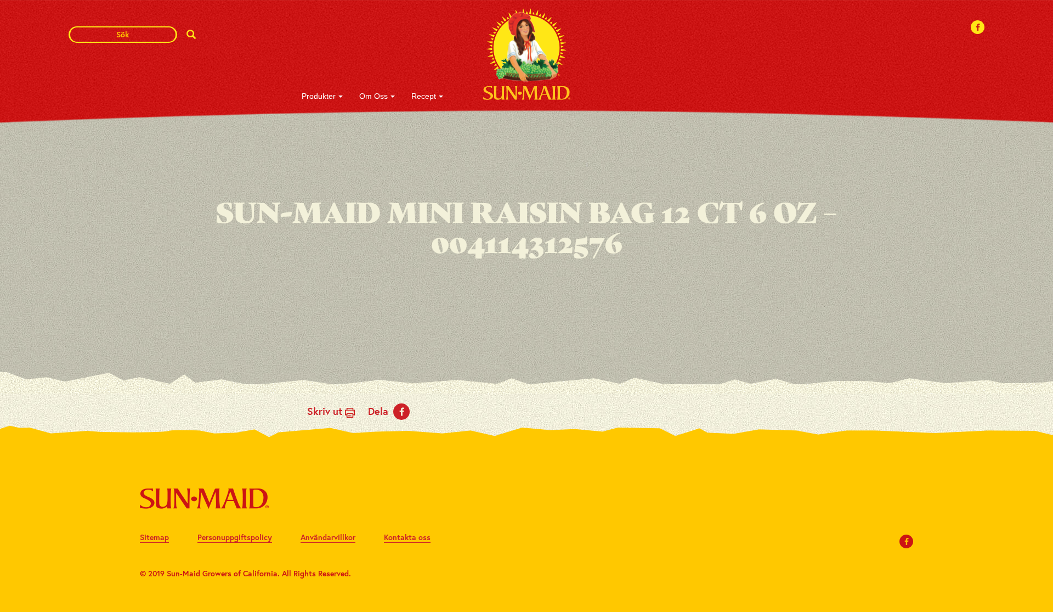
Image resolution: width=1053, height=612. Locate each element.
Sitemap (154, 537)
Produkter (319, 96)
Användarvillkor (328, 537)
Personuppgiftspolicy (234, 537)
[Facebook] (978, 27)
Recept (423, 96)
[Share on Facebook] (401, 411)
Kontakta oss (407, 537)
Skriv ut (326, 411)
